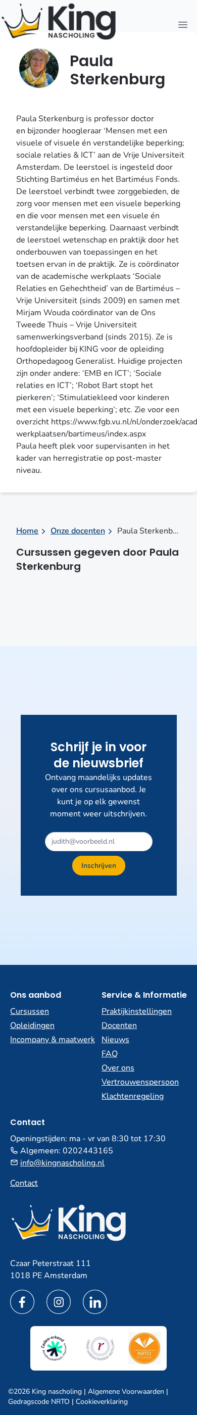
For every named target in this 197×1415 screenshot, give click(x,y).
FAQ (110, 1053)
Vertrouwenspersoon (140, 1082)
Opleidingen (32, 1025)
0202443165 (88, 1150)
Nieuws (115, 1039)
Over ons (118, 1068)
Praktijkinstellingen (137, 1011)
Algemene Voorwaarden (126, 1391)
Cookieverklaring (102, 1401)
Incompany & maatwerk (52, 1039)
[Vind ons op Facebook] (22, 1302)
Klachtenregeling (133, 1096)
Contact (24, 1183)
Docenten (119, 1025)
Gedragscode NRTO (39, 1401)
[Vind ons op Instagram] (58, 1302)
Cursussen (29, 1011)
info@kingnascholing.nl (62, 1162)
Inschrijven (98, 865)
